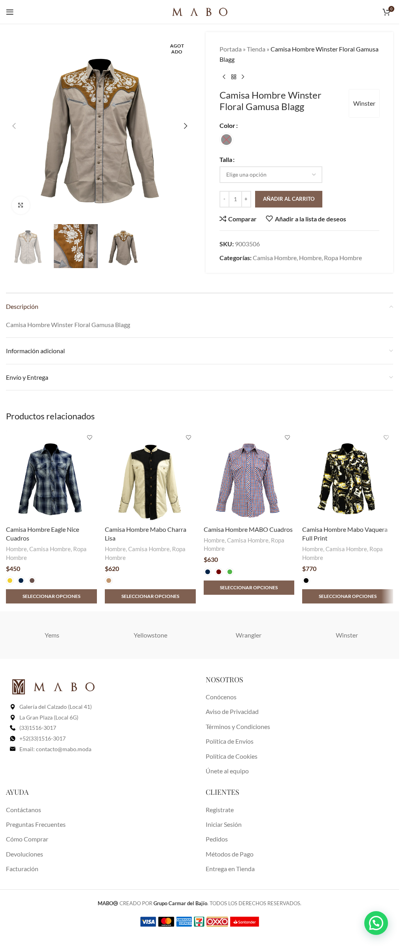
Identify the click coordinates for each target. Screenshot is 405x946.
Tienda (256, 49)
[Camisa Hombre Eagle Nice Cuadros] (51, 476)
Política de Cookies (231, 756)
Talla (226, 159)
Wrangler (248, 635)
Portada (231, 49)
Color (227, 125)
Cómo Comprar (27, 839)
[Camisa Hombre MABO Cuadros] (249, 476)
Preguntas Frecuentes (36, 824)
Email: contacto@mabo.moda (55, 749)
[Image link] (53, 686)
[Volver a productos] (233, 77)
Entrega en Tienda (230, 868)
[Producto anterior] (224, 77)
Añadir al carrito (288, 199)
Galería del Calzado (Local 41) (55, 706)
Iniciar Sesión (224, 824)
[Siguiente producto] (243, 77)
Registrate (220, 809)
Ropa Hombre (343, 257)
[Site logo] (199, 11)
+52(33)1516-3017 (42, 738)
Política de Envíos (230, 741)
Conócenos (221, 696)
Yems (52, 635)
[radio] (226, 140)
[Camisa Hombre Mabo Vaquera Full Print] (347, 476)
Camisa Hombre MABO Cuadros (248, 529)
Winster (364, 103)
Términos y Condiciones (238, 726)
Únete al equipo (227, 771)
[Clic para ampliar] (21, 205)
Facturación (22, 868)
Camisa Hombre (275, 257)
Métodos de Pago (230, 854)
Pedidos (217, 839)
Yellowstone (150, 635)
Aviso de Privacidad (232, 711)
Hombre (310, 257)
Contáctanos (23, 809)
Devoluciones (24, 854)
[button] (14, 126)
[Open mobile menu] (10, 12)
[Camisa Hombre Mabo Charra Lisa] (150, 476)
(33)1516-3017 (37, 727)
